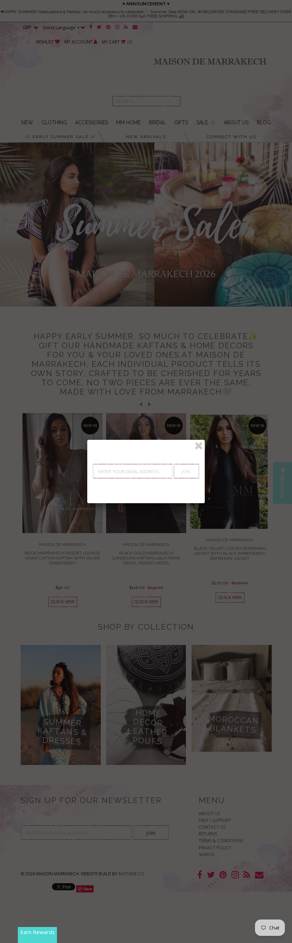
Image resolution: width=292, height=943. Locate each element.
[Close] (198, 446)
